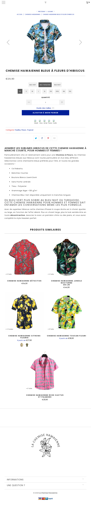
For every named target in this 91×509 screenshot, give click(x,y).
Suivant (50, 11)
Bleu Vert (33, 85)
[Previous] (8, 42)
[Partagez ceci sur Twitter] (35, 138)
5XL (70, 91)
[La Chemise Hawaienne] (45, 2)
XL (44, 91)
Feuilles (18, 130)
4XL (64, 91)
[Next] (79, 42)
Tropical (30, 130)
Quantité (45, 97)
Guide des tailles (43, 108)
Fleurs (23, 130)
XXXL (57, 91)
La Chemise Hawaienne (48, 493)
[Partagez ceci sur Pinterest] (48, 138)
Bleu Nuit (57, 85)
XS (20, 91)
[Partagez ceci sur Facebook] (42, 138)
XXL (51, 91)
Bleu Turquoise (45, 85)
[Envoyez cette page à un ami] (54, 138)
